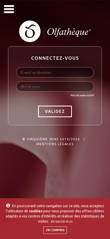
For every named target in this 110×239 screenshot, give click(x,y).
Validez (55, 111)
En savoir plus (61, 221)
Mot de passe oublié (82, 95)
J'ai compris (55, 230)
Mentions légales (55, 144)
